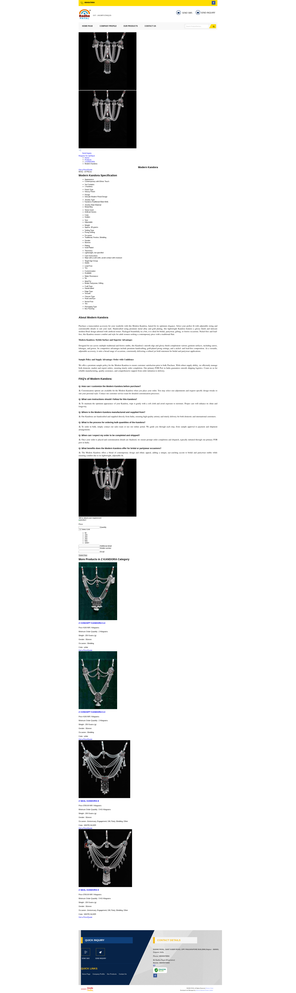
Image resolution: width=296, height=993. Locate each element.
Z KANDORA (90, 162)
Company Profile (108, 26)
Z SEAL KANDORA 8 (89, 801)
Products (88, 160)
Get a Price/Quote (85, 170)
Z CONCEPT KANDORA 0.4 (92, 623)
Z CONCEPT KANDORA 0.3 (92, 712)
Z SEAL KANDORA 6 (89, 890)
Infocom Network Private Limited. (204, 990)
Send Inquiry (87, 153)
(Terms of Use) (209, 988)
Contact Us (150, 26)
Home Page (87, 26)
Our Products (130, 26)
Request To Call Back (87, 156)
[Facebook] (213, 4)
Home (87, 158)
